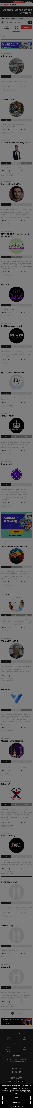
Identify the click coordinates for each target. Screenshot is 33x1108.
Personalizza (16, 1102)
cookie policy (22, 1091)
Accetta (17, 1098)
